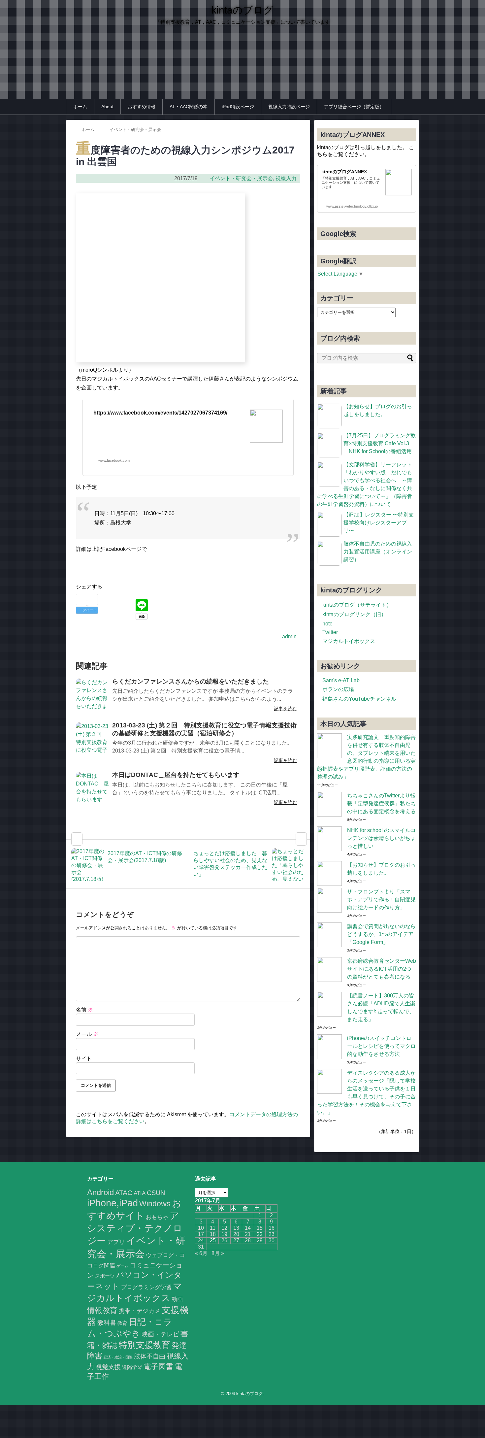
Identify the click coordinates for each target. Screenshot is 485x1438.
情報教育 (102, 1310)
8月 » (217, 1253)
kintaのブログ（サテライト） (357, 605)
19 (224, 1234)
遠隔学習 (132, 1367)
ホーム (80, 106)
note (327, 623)
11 (212, 1228)
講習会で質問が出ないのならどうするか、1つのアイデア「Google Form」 (381, 934)
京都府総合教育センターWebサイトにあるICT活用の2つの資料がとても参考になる (381, 969)
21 (248, 1234)
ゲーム (122, 1266)
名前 (84, 1010)
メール (87, 1034)
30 (272, 1240)
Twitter (330, 632)
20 (236, 1234)
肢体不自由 (149, 1356)
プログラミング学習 (146, 1287)
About (107, 106)
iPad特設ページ (238, 106)
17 (201, 1234)
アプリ (116, 1242)
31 (201, 1247)
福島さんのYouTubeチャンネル (359, 699)
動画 (177, 1299)
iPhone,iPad (112, 1202)
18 (213, 1234)
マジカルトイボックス (348, 641)
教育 (122, 1323)
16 (272, 1228)
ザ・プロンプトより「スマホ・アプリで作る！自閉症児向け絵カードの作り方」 (381, 899)
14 (248, 1228)
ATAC (123, 1192)
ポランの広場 (338, 689)
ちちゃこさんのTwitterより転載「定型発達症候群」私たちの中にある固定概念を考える (381, 803)
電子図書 (158, 1366)
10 (201, 1228)
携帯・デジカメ (139, 1311)
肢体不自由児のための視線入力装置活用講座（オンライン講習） (377, 551)
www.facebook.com (114, 460)
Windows (155, 1203)
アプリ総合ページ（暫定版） (354, 106)
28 (248, 1240)
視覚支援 (108, 1366)
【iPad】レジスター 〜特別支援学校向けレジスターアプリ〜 (378, 522)
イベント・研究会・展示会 (241, 178)
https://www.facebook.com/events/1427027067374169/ (160, 413)
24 (201, 1240)
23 (272, 1234)
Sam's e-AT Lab (341, 680)
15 (260, 1228)
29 (260, 1240)
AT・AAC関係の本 (189, 106)
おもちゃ (157, 1217)
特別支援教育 (144, 1345)
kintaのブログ (242, 10)
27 (236, 1240)
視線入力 (286, 178)
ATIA (140, 1193)
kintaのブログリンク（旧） (354, 614)
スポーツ (105, 1276)
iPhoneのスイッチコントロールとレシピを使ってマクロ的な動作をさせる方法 (381, 1046)
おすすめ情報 (141, 106)
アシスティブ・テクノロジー (134, 1228)
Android (100, 1192)
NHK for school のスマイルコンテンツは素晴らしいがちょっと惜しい (381, 838)
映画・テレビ (160, 1334)
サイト (84, 1058)
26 (224, 1240)
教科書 (106, 1322)
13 (236, 1228)
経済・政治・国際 (118, 1357)
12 (224, 1228)
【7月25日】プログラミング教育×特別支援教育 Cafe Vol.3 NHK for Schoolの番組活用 (379, 443)
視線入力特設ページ (289, 106)
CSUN (156, 1192)
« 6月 (201, 1253)
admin (289, 636)
